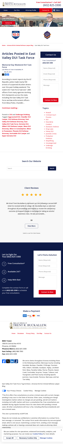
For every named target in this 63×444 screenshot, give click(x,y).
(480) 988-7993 (17, 351)
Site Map (39, 333)
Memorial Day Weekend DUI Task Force (17, 66)
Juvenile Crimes (51, 134)
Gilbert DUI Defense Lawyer (12, 126)
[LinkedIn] (12, 361)
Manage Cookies (40, 391)
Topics (45, 108)
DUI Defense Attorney (16, 119)
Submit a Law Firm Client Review (31, 233)
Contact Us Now (51, 100)
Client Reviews (32, 188)
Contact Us (45, 10)
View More (31, 226)
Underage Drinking (23, 114)
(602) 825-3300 (52, 5)
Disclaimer (20, 333)
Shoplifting (50, 141)
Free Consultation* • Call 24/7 (48, 2)
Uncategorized (51, 143)
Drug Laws (49, 129)
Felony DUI (49, 131)
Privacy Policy (30, 333)
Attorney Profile (31, 10)
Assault (48, 112)
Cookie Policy (28, 391)
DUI (10, 114)
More (58, 10)
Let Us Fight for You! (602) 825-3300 (11, 255)
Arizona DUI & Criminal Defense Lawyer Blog (20, 45)
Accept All (9, 438)
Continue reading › (10, 108)
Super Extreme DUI (9, 136)
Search (52, 168)
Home (5, 10)
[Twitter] (8, 361)
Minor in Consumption (18, 129)
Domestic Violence (52, 127)
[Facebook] (4, 361)
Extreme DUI (23, 124)
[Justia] (16, 361)
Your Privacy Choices (14, 391)
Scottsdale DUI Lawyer (18, 133)
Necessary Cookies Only (28, 438)
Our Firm (17, 10)
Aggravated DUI (14, 117)
